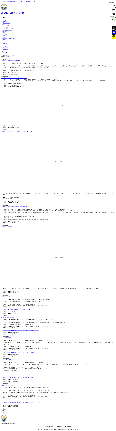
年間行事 (5, 31)
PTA (4, 37)
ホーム (4, 20)
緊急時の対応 (6, 23)
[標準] (114, 11)
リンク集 (5, 39)
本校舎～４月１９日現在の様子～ (9, 359)
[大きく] (114, 15)
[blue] (114, 34)
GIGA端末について (7, 30)
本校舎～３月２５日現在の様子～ (9, 385)
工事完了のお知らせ (5, 296)
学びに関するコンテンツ (9, 38)
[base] (114, 21)
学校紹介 (5, 21)
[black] (114, 29)
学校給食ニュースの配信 (6, 226)
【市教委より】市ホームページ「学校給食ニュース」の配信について (17, 131)
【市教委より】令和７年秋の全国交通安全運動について (14, 78)
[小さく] (114, 7)
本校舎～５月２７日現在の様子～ (9, 337)
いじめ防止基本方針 (8, 28)
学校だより (6, 32)
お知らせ (5, 24)
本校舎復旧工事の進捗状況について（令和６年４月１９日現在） (18, 377)
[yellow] (114, 38)
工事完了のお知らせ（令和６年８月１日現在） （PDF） (17, 309)
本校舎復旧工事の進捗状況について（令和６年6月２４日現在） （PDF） (21, 330)
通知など (8, 27)
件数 (2, 56)
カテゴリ (3, 55)
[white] (114, 25)
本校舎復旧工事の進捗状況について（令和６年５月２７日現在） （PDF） (21, 352)
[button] (9, 1)
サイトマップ (6, 41)
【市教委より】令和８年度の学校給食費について (12, 60)
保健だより (6, 35)
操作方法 (5, 43)
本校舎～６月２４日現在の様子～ (9, 317)
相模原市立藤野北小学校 (12, 13)
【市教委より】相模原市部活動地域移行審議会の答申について (16, 206)
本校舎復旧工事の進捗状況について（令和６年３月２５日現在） (18, 402)
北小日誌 (5, 34)
